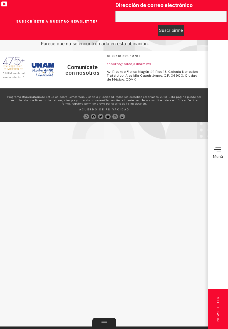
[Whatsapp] (86, 116)
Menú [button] (218, 156)
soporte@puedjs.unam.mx (129, 64)
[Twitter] (100, 116)
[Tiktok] (122, 116)
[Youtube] (108, 116)
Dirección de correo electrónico (154, 5)
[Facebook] (93, 116)
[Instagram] (115, 116)
